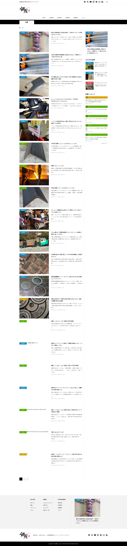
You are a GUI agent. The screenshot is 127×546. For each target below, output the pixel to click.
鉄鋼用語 (76, 17)
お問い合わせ (42, 535)
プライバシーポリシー (64, 535)
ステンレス (33, 507)
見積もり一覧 (46, 510)
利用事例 (67, 17)
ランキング (103, 143)
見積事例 (51, 17)
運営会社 (35, 535)
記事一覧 (45, 505)
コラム (83, 17)
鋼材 (31, 505)
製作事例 (59, 17)
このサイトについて (47, 502)
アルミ (32, 510)
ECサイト (32, 502)
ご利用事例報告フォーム (52, 535)
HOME (43, 17)
